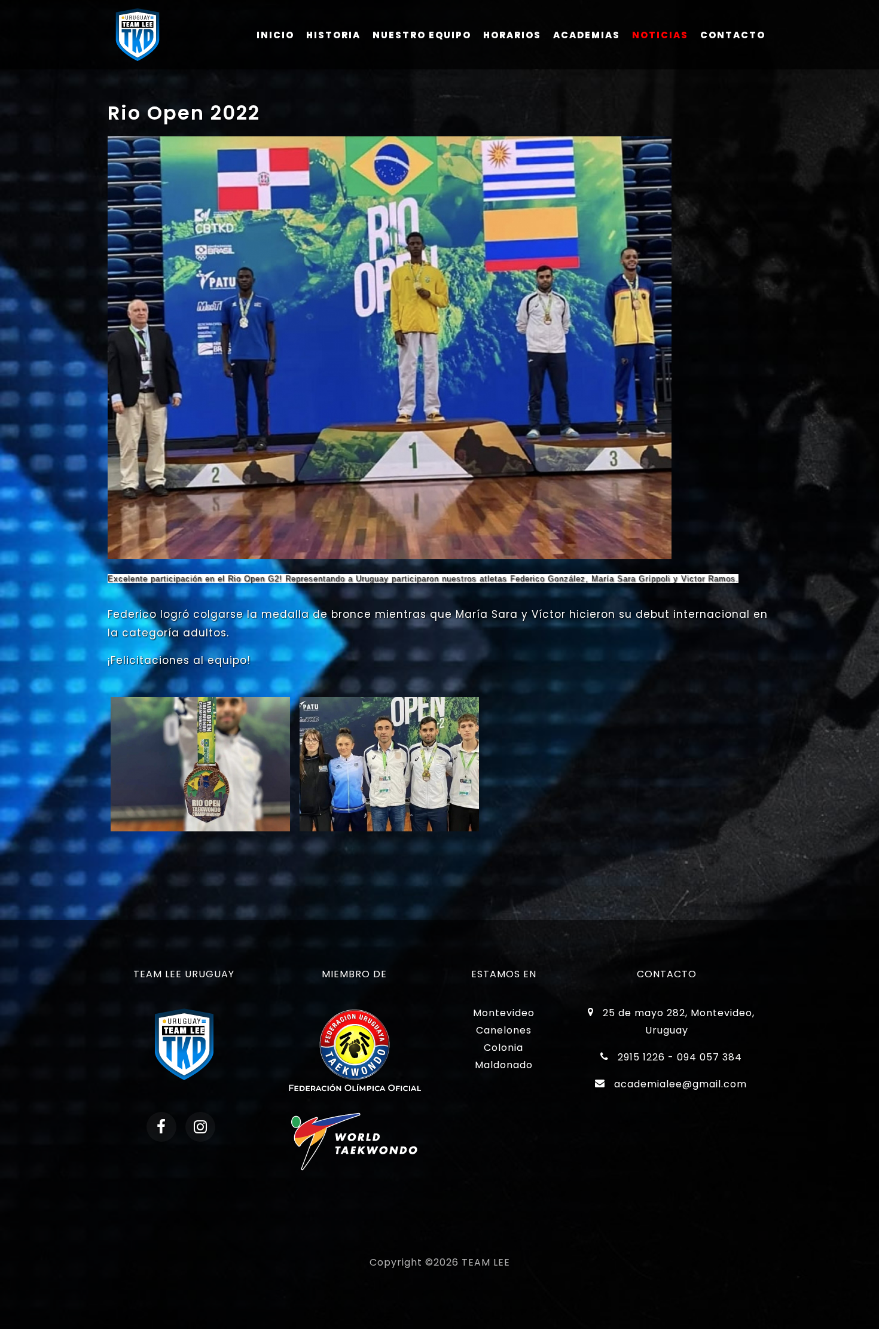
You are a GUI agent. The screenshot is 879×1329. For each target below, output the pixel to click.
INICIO (275, 35)
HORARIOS (512, 35)
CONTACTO (732, 35)
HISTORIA (333, 35)
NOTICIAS (660, 35)
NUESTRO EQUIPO (422, 35)
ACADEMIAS (586, 35)
